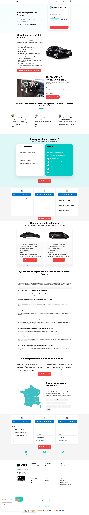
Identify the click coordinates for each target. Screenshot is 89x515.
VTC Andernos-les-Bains (34, 366)
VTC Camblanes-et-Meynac (56, 367)
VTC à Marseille (62, 490)
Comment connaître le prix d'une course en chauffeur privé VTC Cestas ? (35, 299)
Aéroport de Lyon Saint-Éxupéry (21, 435)
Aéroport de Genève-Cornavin (21, 438)
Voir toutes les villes (63, 440)
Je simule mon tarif (44, 181)
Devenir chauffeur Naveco (35, 469)
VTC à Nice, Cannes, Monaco (64, 469)
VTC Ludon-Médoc (26, 367)
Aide (57, 1)
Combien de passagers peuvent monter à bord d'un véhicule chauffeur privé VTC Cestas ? (39, 336)
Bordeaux (48, 402)
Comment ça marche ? (28, 1)
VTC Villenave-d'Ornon (35, 363)
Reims (59, 406)
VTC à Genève (62, 471)
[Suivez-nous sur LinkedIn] (49, 500)
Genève (68, 406)
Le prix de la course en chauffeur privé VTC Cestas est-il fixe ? (32, 290)
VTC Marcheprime (24, 366)
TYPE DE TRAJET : (53, 17)
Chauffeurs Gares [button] (51, 1)
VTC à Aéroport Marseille (64, 482)
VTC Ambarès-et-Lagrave (50, 364)
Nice (61, 399)
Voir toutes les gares (40, 440)
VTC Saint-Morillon (53, 366)
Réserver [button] (35, 1)
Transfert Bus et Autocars (49, 471)
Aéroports (47, 480)
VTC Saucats (46, 367)
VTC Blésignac (24, 370)
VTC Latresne (66, 367)
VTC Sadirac (34, 367)
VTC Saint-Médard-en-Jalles (47, 363)
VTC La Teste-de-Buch (33, 364)
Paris (48, 399)
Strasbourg (54, 402)
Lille (64, 402)
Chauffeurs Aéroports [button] (42, 1)
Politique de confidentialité (35, 474)
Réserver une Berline (30, 260)
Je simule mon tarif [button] (52, 97)
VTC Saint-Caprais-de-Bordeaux (36, 369)
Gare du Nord (40, 428)
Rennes (54, 406)
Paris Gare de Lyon (41, 425)
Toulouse (66, 399)
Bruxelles (48, 409)
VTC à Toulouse (62, 474)
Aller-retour (64, 19)
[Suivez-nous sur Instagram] (46, 500)
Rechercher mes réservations (50, 474)
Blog (31, 482)
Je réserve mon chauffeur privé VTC (29, 70)
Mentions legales (34, 476)
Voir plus (21, 124)
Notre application (48, 467)
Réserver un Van (58, 260)
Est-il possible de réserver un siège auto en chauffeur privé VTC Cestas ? (35, 328)
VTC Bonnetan (31, 370)
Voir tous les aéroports (17, 441)
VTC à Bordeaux (62, 476)
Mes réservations (62, 1)
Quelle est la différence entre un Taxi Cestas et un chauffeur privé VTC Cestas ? (37, 280)
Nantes (60, 402)
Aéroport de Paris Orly (19, 429)
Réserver (46, 478)
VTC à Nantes (62, 486)
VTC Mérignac (20, 363)
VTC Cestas (41, 364)
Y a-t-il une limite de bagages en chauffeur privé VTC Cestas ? (33, 319)
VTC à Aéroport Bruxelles (64, 488)
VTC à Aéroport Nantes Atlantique (65, 484)
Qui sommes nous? (34, 467)
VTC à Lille (61, 478)
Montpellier (49, 406)
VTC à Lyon (61, 467)
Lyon (51, 399)
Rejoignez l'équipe (34, 478)
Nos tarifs (46, 469)
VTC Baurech (67, 369)
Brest (64, 406)
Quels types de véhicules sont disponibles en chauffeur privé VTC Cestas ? (36, 310)
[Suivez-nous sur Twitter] (42, 500)
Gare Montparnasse (41, 431)
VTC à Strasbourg (62, 480)
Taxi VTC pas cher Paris (63, 465)
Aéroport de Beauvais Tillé (20, 432)
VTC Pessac (26, 363)
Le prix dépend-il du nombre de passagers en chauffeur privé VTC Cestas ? (36, 345)
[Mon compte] (68, 1)
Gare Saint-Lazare (41, 434)
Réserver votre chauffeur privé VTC (54, 92)
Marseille (56, 399)
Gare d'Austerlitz (40, 437)
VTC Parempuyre (44, 366)
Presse (32, 480)
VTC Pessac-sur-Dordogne (50, 369)
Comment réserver (48, 476)
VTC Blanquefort (60, 364)
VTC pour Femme (62, 495)
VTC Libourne (63, 363)
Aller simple (55, 19)
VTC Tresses (40, 367)
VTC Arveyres (60, 369)
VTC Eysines (24, 364)
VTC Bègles (56, 363)
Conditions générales (34, 471)
